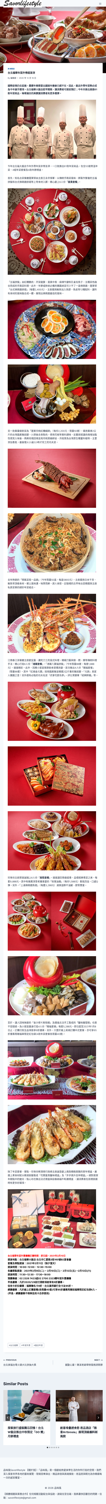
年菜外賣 (25, 1345)
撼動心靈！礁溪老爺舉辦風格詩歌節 (84, 1362)
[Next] (98, 1417)
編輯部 (13, 78)
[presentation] (26, 1405)
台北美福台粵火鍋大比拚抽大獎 (19, 1362)
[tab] (47, 1447)
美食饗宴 (11, 69)
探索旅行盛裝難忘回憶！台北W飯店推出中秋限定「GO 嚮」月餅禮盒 (26, 1432)
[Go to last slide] (8, 1417)
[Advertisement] (53, 1319)
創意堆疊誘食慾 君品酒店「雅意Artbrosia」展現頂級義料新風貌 (79, 1432)
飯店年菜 (38, 1345)
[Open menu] (100, 4)
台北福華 (13, 1345)
